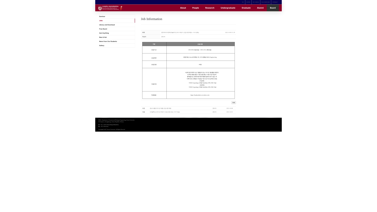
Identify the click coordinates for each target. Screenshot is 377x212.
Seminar (102, 16)
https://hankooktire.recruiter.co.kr (200, 95)
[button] (163, 36)
